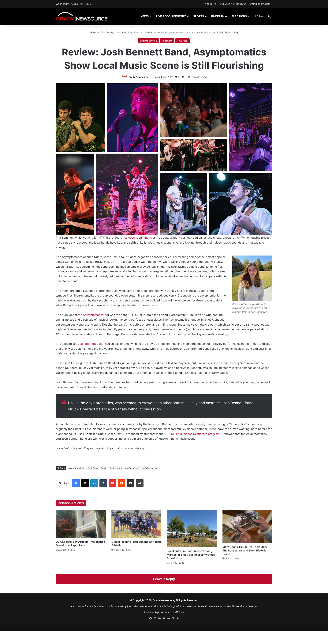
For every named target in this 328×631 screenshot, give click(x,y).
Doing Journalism (260, 3)
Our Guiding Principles (233, 3)
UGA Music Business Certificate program (191, 434)
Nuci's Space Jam (149, 468)
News (144, 16)
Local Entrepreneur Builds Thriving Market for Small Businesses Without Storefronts (191, 554)
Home (96, 32)
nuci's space (131, 468)
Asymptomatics (76, 468)
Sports (198, 16)
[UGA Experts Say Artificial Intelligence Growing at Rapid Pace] (81, 524)
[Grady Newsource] (82, 16)
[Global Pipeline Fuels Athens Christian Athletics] (136, 524)
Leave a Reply (164, 579)
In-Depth (217, 16)
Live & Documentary (171, 16)
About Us (210, 3)
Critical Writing (123, 32)
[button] (80, 117)
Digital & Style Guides (157, 612)
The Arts (182, 40)
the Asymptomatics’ (91, 315)
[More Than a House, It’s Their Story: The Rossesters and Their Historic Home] (247, 526)
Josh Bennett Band (90, 343)
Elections (239, 16)
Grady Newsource (138, 77)
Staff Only (178, 612)
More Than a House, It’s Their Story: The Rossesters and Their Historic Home (245, 550)
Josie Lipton (116, 468)
